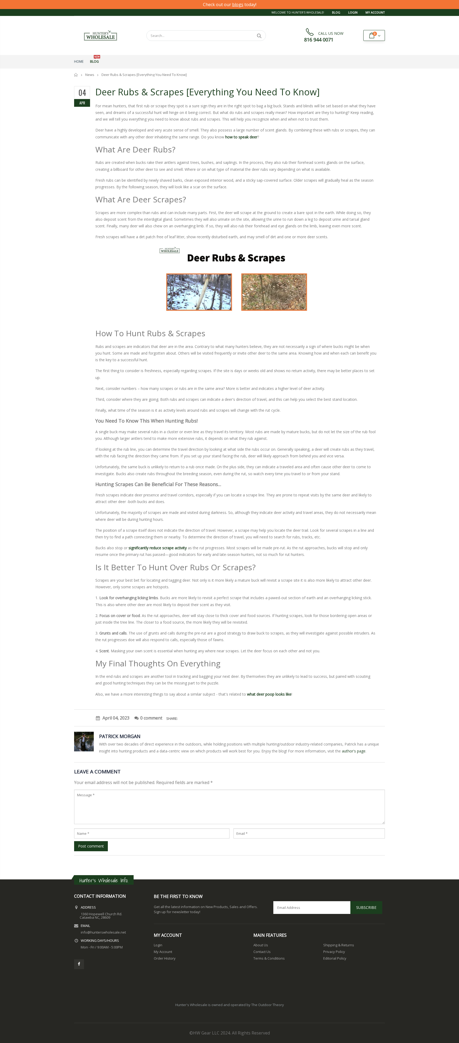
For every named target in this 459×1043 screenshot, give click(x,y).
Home (76, 74)
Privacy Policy (334, 951)
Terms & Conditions (269, 958)
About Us (260, 945)
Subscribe (366, 907)
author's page (354, 750)
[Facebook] (79, 964)
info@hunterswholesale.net (103, 932)
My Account (375, 12)
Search (259, 36)
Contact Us (262, 951)
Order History (165, 958)
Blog (336, 12)
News (89, 74)
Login (353, 12)
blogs (237, 4)
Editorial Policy (334, 958)
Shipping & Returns (338, 945)
